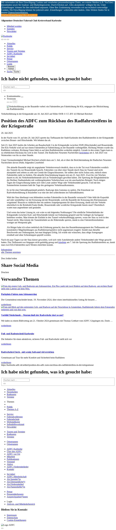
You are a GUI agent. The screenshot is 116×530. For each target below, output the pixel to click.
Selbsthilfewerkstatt (15, 424)
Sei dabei (11, 56)
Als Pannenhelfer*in (16, 487)
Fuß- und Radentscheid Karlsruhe (17, 333)
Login (9, 64)
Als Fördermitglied (15, 484)
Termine (10, 397)
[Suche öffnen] (5, 39)
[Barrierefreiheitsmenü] (2, 39)
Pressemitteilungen (15, 494)
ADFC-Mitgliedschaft (16, 476)
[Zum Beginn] (2, 528)
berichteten (84, 153)
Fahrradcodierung (15, 417)
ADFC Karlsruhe (14, 53)
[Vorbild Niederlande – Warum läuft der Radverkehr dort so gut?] (58, 309)
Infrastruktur (6, 249)
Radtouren (11, 394)
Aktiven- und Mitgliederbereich (21, 504)
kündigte (62, 242)
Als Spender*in (14, 479)
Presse (9, 59)
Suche (10, 71)
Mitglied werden (14, 26)
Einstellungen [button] (16, 15)
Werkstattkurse (13, 422)
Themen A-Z (12, 409)
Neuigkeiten (12, 392)
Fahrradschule (13, 419)
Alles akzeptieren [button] (29, 15)
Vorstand (11, 461)
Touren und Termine (16, 51)
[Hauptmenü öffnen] (8, 39)
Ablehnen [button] (5, 15)
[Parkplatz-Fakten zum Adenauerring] (58, 288)
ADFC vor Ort (13, 454)
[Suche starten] (4, 90)
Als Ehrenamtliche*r (16, 482)
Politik (10, 46)
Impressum (12, 515)
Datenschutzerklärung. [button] (18, 12)
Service (10, 48)
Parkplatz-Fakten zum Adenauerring (19, 294)
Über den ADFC (14, 451)
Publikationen (13, 459)
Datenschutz (12, 517)
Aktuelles (11, 43)
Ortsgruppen (12, 61)
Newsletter (11, 31)
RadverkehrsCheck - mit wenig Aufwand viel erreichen (27, 352)
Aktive (10, 464)
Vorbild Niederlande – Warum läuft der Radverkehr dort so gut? (32, 315)
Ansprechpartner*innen (17, 497)
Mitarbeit (11, 456)
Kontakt (10, 469)
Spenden (11, 29)
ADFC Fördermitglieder (17, 467)
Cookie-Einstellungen (16, 520)
